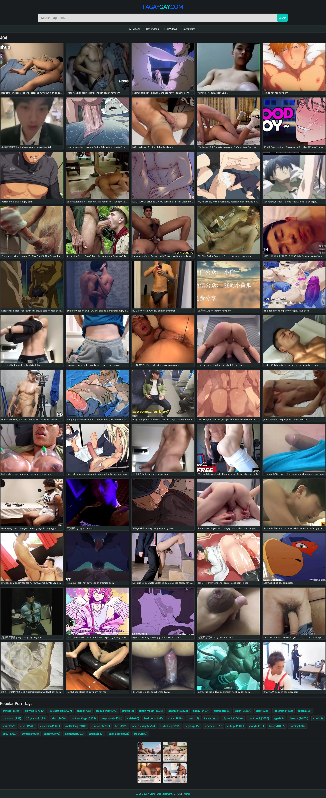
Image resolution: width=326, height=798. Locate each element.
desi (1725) (262, 710)
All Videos (134, 28)
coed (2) (318, 718)
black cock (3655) (258, 718)
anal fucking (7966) (143, 725)
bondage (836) (30, 733)
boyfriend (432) (283, 710)
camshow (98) (52, 733)
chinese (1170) (11, 710)
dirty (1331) (9, 733)
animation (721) (74, 733)
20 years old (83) (36, 718)
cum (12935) (27, 725)
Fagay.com (163, 6)
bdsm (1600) (58, 718)
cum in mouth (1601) (151, 710)
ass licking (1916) (170, 725)
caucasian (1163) (50, 725)
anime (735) (84, 710)
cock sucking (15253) (83, 718)
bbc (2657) (140, 733)
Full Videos (170, 28)
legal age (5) (192, 725)
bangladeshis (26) (118, 733)
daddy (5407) (201, 710)
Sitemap (187, 793)
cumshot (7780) (101, 725)
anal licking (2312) (75, 725)
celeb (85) (133, 718)
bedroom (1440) (153, 718)
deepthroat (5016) (111, 718)
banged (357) (277, 725)
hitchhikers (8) (222, 710)
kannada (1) (211, 718)
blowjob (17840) (34, 710)
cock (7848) (175, 718)
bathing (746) (297, 725)
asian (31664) (243, 710)
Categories (189, 28)
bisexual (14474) (298, 718)
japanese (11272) (178, 710)
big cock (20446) (233, 718)
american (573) (213, 725)
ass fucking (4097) (106, 710)
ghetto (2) (128, 710)
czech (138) (304, 710)
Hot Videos (152, 28)
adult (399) (9, 725)
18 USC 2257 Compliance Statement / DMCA (158, 793)
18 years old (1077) (60, 710)
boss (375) (121, 725)
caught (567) (96, 733)
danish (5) (193, 718)
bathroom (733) (12, 718)
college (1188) (235, 725)
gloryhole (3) (256, 725)
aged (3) (279, 718)
